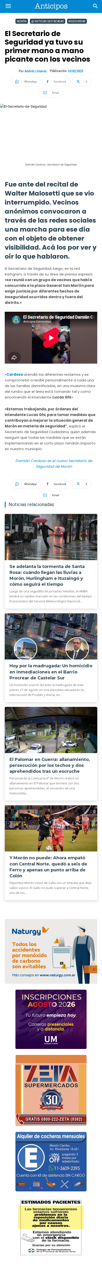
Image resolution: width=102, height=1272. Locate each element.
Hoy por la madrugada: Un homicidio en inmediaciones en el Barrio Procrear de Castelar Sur (50, 671)
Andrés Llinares (35, 71)
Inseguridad (77, 21)
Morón (22, 21)
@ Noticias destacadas (47, 21)
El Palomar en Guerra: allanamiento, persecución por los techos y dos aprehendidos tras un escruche (49, 765)
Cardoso (15, 374)
